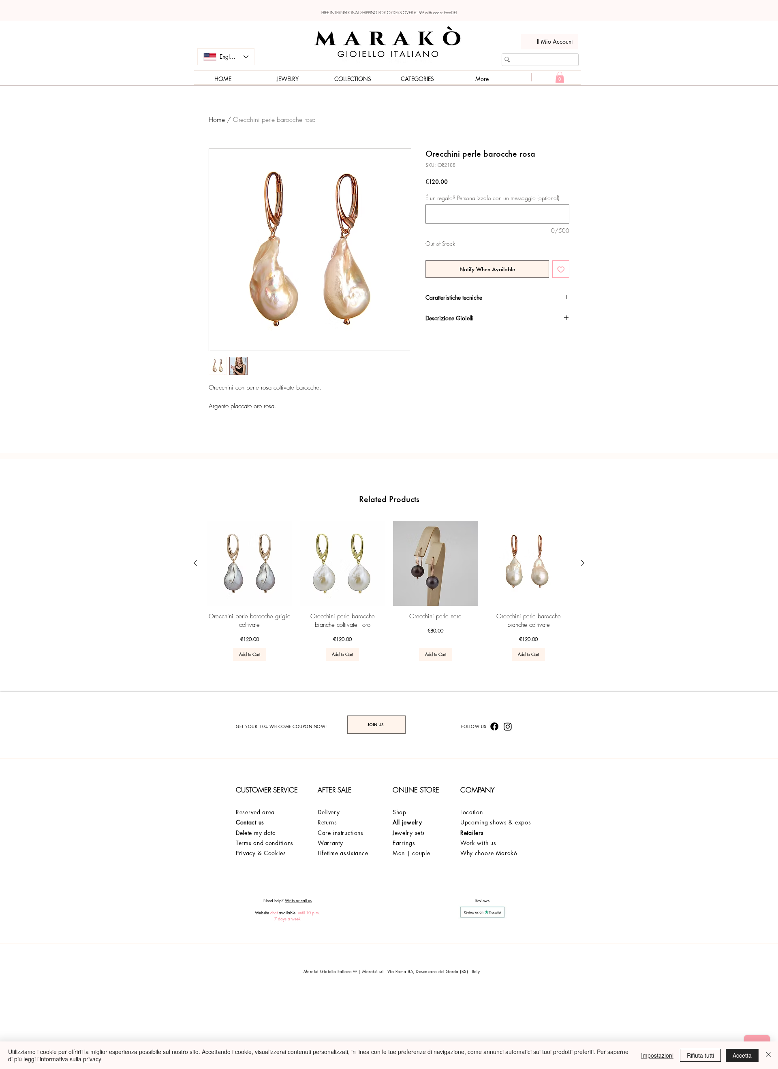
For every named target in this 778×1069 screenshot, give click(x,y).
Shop (399, 812)
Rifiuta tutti (700, 1055)
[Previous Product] (195, 563)
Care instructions (340, 833)
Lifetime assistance (343, 853)
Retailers (471, 833)
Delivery (329, 812)
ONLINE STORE (416, 789)
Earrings (404, 843)
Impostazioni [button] (657, 1055)
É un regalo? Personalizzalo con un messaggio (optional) (492, 197)
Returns (328, 822)
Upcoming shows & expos (495, 822)
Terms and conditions (264, 843)
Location (471, 812)
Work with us (478, 843)
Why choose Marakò (488, 853)
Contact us (250, 822)
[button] (559, 77)
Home (217, 119)
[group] (389, 590)
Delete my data (256, 833)
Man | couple (411, 853)
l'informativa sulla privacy (69, 1059)
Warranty (330, 843)
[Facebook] (494, 726)
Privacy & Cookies (261, 853)
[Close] (768, 1055)
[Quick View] (249, 563)
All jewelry (407, 822)
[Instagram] (507, 726)
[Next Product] (583, 563)
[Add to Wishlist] (561, 269)
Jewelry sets (409, 833)
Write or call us (298, 900)
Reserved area (255, 812)
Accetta (742, 1055)
